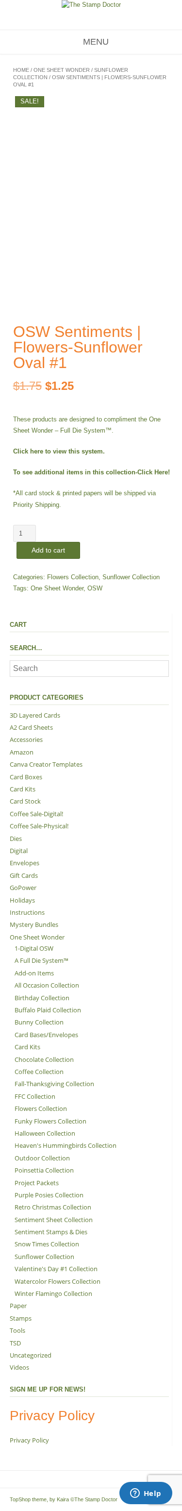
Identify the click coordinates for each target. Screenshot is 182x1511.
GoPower (23, 887)
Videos (19, 1367)
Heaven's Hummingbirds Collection (65, 1145)
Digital (19, 850)
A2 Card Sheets (31, 727)
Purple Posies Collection (49, 1195)
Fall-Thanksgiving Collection (54, 1083)
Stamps (21, 1318)
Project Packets (37, 1182)
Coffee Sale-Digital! (36, 813)
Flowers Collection (73, 577)
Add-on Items (34, 973)
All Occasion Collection (47, 985)
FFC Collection (35, 1096)
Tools (17, 1330)
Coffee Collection (39, 1071)
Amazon (21, 752)
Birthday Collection (42, 997)
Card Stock (25, 801)
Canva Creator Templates (46, 764)
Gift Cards (24, 875)
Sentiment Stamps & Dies (51, 1231)
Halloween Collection (45, 1133)
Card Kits (22, 789)
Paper (18, 1305)
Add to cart (48, 550)
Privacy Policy (29, 1440)
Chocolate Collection (44, 1059)
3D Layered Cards (35, 715)
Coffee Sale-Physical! (39, 826)
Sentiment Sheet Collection (54, 1219)
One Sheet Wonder (61, 70)
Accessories (26, 739)
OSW (94, 588)
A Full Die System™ (41, 960)
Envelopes (24, 862)
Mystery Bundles (34, 924)
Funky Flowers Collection (50, 1121)
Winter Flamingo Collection (53, 1293)
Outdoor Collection (42, 1158)
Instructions (27, 912)
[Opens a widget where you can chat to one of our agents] (145, 1494)
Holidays (22, 900)
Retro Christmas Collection (53, 1207)
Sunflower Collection (131, 577)
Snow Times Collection (47, 1244)
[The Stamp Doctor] (91, 5)
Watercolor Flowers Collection (57, 1281)
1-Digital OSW (34, 948)
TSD (15, 1343)
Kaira (63, 1499)
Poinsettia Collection (44, 1170)
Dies (16, 838)
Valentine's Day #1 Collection (56, 1268)
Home (21, 70)
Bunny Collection (39, 1022)
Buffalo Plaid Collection (48, 1010)
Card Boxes (26, 776)
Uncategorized (30, 1355)
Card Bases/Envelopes (46, 1034)
